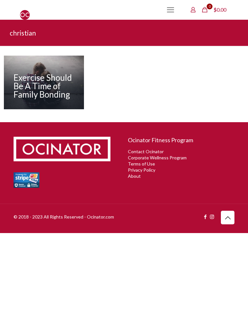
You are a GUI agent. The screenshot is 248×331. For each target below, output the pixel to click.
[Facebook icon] (205, 216)
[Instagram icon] (212, 216)
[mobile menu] (170, 9)
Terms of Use (141, 163)
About (134, 176)
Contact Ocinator (146, 151)
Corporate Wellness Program (157, 157)
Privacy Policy (141, 170)
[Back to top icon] (227, 217)
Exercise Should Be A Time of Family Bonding (43, 86)
